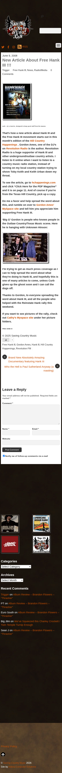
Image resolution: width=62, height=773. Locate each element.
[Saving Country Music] (18, 39)
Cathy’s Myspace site (20, 317)
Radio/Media (40, 70)
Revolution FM (23, 348)
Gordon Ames (24, 344)
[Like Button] (6, 340)
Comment (7, 403)
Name (5, 429)
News (30, 70)
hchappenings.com (44, 182)
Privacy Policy (9, 746)
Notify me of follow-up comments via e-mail (26, 456)
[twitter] (3, 46)
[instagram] (14, 46)
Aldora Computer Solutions (22, 766)
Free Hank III (19, 70)
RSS (25, 46)
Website (6, 439)
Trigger (6, 70)
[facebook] (8, 46)
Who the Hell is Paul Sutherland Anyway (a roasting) (31, 368)
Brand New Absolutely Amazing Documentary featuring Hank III (24, 359)
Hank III (36, 344)
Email (35, 429)
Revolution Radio (17, 148)
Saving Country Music (14, 763)
